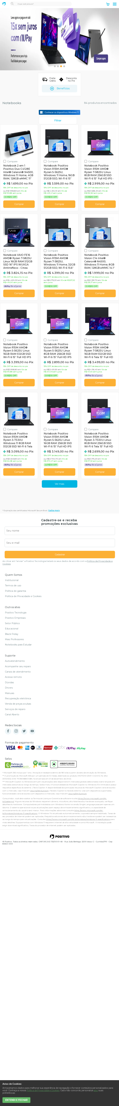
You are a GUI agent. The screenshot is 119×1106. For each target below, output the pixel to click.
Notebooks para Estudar (18, 644)
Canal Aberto (12, 714)
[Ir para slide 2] (58, 66)
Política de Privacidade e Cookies (23, 596)
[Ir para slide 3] (61, 66)
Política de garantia (15, 591)
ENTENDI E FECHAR (16, 1100)
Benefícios (63, 88)
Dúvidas (9, 682)
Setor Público (12, 623)
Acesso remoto (13, 677)
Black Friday (11, 634)
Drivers (9, 687)
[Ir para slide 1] (55, 66)
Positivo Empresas (15, 617)
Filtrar (57, 120)
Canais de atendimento (18, 671)
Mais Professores (14, 639)
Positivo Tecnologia (15, 612)
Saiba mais (54, 510)
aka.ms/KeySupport (39, 791)
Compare (12, 161)
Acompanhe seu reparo (18, 666)
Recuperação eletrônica (18, 698)
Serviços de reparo (15, 709)
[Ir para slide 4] (64, 66)
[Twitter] (24, 731)
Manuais (9, 693)
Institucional (11, 580)
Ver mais (59, 484)
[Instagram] (16, 731)
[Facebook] (8, 731)
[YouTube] (32, 731)
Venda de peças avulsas (18, 703)
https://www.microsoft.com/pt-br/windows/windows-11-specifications (78, 819)
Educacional (11, 628)
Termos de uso (13, 585)
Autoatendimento (15, 661)
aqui (96, 1090)
